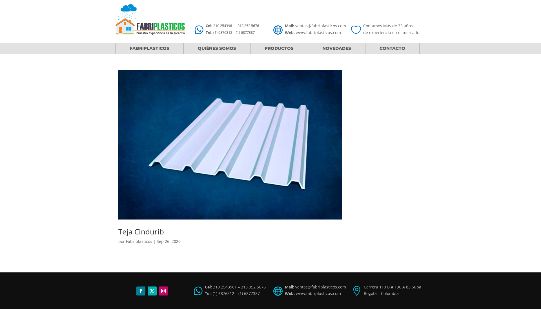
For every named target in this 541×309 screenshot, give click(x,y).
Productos (279, 48)
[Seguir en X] (152, 290)
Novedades (336, 48)
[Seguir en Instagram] (163, 290)
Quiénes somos (217, 48)
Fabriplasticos (149, 48)
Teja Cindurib (141, 232)
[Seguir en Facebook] (140, 290)
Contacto (392, 48)
